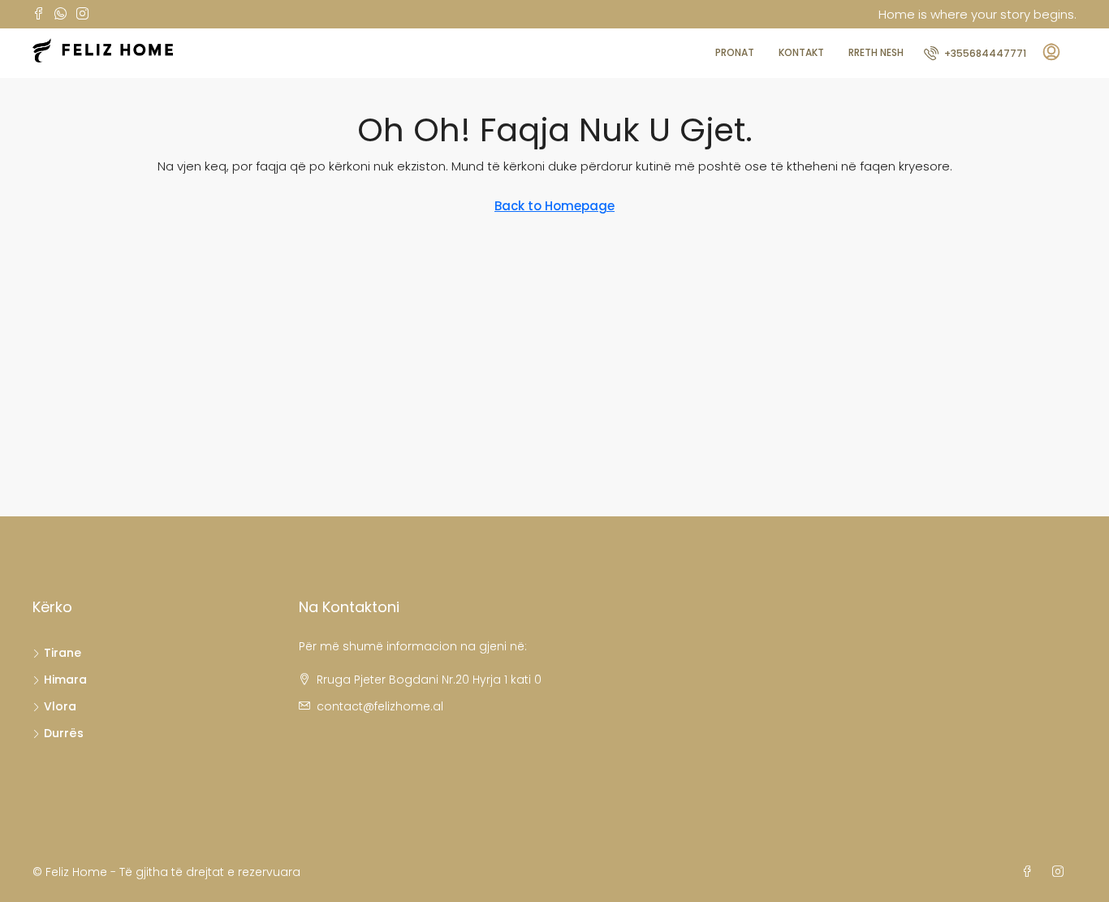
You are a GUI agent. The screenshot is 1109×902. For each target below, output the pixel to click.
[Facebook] (1030, 872)
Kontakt (801, 52)
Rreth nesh (876, 52)
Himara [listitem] (65, 679)
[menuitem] (975, 53)
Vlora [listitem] (60, 706)
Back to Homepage (554, 205)
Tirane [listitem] (62, 653)
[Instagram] (1061, 872)
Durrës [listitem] (64, 733)
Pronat (734, 52)
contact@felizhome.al (380, 706)
